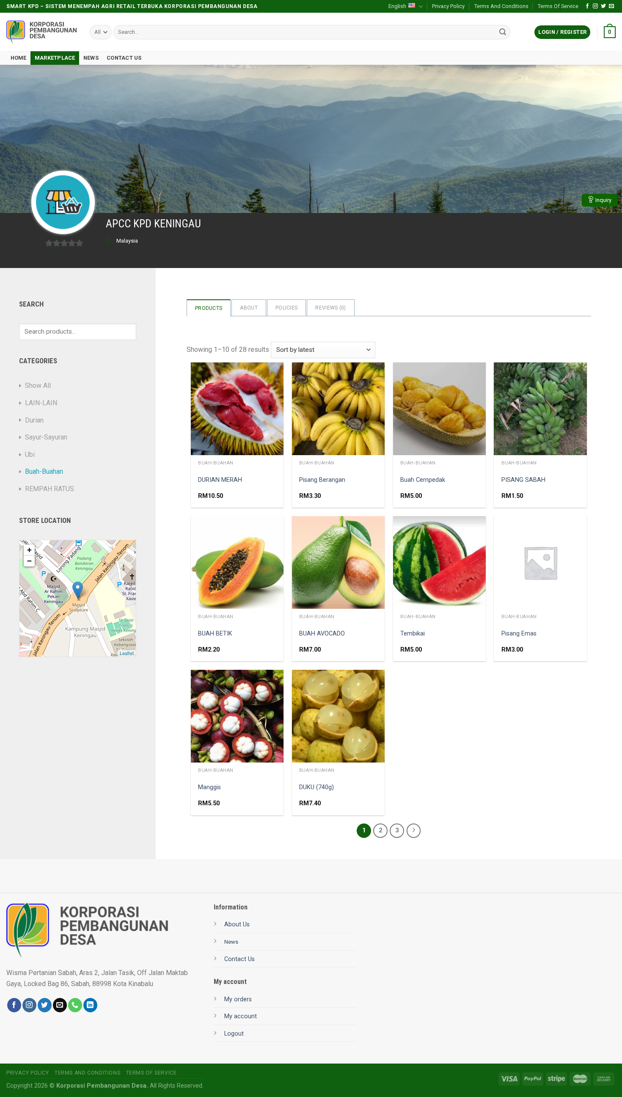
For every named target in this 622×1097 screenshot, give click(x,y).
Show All (38, 385)
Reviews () (330, 308)
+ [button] (29, 549)
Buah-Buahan (44, 471)
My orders (238, 999)
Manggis (209, 787)
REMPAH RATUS (49, 489)
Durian (34, 420)
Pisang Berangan (322, 480)
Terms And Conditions (501, 6)
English (397, 6)
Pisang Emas (519, 633)
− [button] (29, 560)
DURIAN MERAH (220, 480)
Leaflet (127, 652)
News (91, 58)
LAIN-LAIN (41, 403)
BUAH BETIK (215, 633)
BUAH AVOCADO (322, 633)
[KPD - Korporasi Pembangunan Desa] (41, 32)
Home (19, 58)
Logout (234, 1033)
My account (240, 1016)
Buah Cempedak (422, 480)
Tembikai (412, 633)
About (249, 308)
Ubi (30, 454)
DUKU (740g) (316, 787)
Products (208, 308)
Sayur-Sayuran (46, 437)
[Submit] (502, 32)
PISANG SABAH (523, 480)
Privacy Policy (448, 6)
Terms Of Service (558, 6)
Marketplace (55, 58)
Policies (286, 308)
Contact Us (124, 58)
